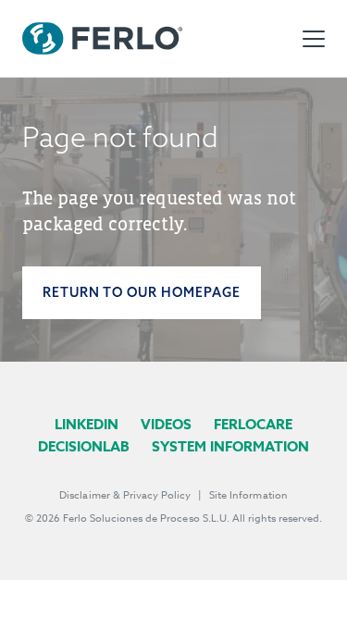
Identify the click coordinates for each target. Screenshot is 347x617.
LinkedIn (86, 424)
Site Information (248, 495)
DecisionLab (84, 446)
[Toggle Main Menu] (314, 39)
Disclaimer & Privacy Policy (125, 495)
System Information (230, 446)
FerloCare (253, 424)
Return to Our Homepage (142, 292)
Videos (166, 424)
